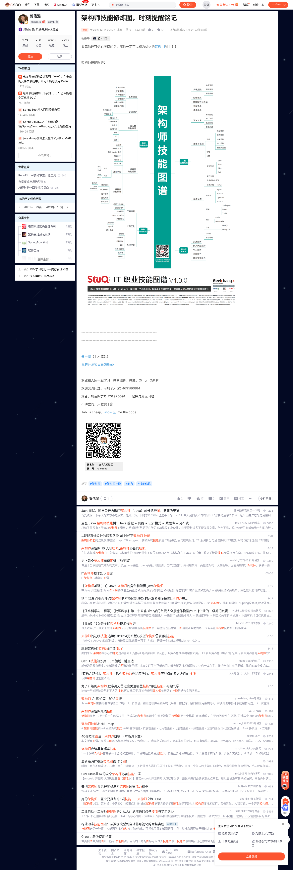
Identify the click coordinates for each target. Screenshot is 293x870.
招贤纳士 (115, 852)
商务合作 (128, 852)
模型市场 (81, 4)
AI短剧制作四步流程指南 (38, 187)
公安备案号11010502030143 (118, 857)
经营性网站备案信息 (202, 857)
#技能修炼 (144, 483)
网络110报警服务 (126, 861)
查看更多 (43, 155)
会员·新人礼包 (225, 4)
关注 (106, 498)
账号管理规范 (186, 861)
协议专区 (153, 852)
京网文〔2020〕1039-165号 (175, 857)
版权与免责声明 (202, 861)
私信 (60, 56)
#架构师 (95, 483)
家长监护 (111, 861)
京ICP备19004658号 (146, 857)
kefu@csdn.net (201, 851)
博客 (27, 4)
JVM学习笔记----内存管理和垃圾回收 (50, 269)
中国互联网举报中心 (147, 861)
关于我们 (102, 852)
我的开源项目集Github (97, 364)
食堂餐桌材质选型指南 (32, 181)
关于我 (86, 356)
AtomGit (62, 4)
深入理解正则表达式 (42, 276)
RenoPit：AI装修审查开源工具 (42, 175)
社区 (46, 4)
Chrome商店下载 (168, 861)
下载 (36, 4)
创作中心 (258, 4)
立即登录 (251, 856)
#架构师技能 (113, 483)
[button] (20, 207)
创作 (278, 4)
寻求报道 (140, 852)
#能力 (129, 483)
